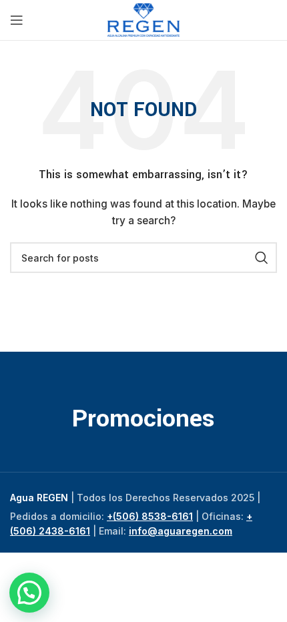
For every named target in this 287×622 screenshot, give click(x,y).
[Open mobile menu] (16, 20)
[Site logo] (143, 19)
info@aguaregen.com (180, 531)
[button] (29, 593)
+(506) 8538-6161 (150, 516)
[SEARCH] (261, 257)
